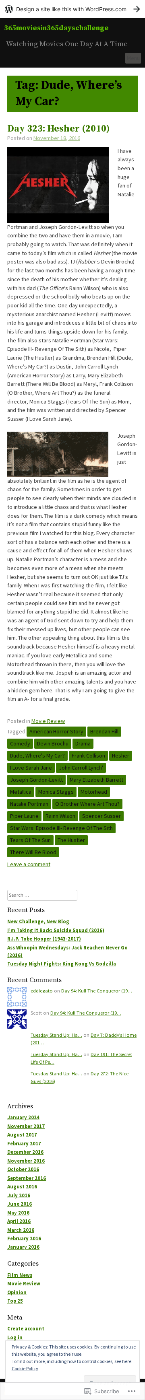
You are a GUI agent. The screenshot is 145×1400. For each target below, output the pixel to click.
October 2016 (23, 1169)
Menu (133, 58)
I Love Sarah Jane (31, 767)
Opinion (17, 1292)
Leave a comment (28, 864)
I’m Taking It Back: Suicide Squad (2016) (55, 930)
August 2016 (22, 1187)
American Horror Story (56, 731)
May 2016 (18, 1213)
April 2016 (19, 1221)
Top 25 (15, 1301)
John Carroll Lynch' (81, 767)
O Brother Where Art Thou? (87, 803)
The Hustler (71, 840)
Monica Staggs (56, 791)
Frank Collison (88, 755)
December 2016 (25, 1152)
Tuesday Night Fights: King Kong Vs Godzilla (61, 964)
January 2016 (23, 1247)
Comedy (20, 743)
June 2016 (19, 1204)
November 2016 (26, 1161)
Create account (25, 1329)
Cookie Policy (25, 1368)
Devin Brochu (52, 743)
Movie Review (48, 721)
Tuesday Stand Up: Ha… (56, 1035)
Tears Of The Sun (30, 840)
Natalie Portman (29, 803)
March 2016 (20, 1230)
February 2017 (24, 1144)
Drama (83, 743)
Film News (19, 1275)
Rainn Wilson (60, 815)
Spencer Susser (101, 815)
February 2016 (24, 1238)
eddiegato (42, 991)
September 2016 (26, 1178)
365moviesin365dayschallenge (56, 28)
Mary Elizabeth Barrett (96, 779)
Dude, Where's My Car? (37, 755)
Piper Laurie (24, 815)
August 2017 (22, 1135)
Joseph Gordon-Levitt (36, 779)
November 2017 (26, 1126)
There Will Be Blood (33, 852)
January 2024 (23, 1117)
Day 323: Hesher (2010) (58, 129)
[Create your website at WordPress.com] (72, 9)
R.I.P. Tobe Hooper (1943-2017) (44, 939)
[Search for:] (42, 895)
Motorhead (94, 791)
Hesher (120, 755)
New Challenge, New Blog (38, 921)
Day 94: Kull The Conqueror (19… (96, 991)
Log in (15, 1337)
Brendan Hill (104, 731)
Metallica (20, 791)
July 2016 (18, 1195)
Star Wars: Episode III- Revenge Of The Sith (61, 828)
